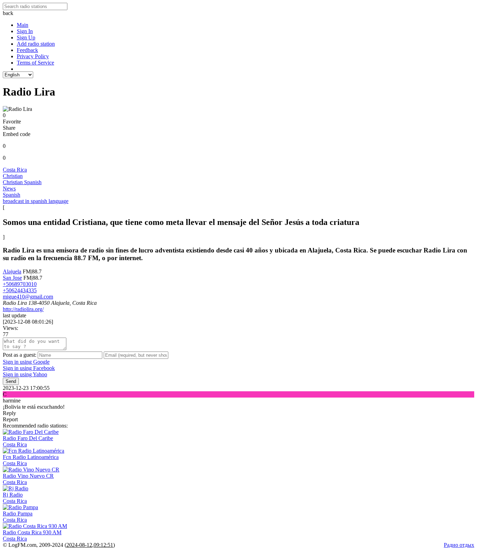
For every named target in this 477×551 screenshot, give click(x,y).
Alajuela (12, 271)
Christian (13, 176)
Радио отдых (459, 545)
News (9, 188)
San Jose (12, 278)
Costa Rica (15, 170)
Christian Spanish (22, 182)
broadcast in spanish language (35, 201)
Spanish (11, 195)
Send (11, 381)
